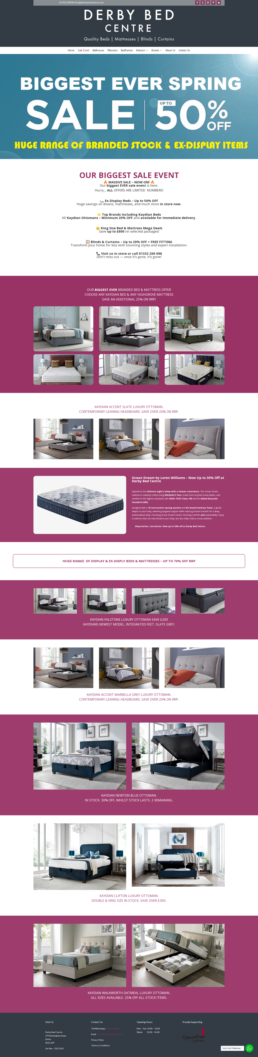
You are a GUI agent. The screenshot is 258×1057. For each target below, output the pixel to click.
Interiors (140, 50)
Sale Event (83, 50)
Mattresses (98, 50)
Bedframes (127, 50)
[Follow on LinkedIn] (219, 2)
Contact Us (184, 50)
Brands (155, 50)
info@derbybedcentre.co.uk (110, 1034)
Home (71, 50)
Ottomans (113, 50)
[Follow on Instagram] (208, 2)
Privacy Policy (97, 1040)
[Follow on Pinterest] (213, 2)
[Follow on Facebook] (197, 2)
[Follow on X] (203, 2)
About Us (170, 50)
